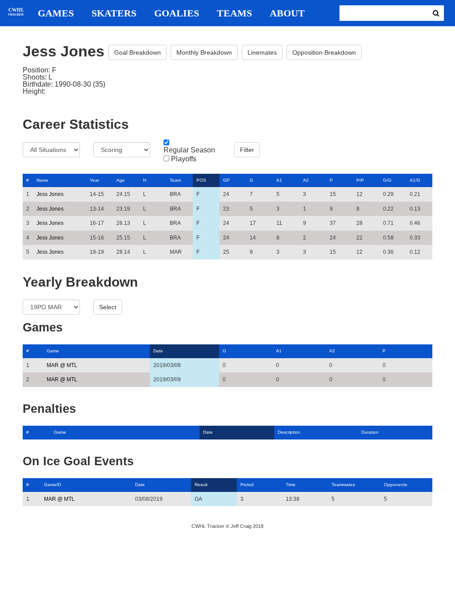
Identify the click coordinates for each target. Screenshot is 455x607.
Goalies (176, 13)
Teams (234, 13)
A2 (306, 180)
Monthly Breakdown (204, 52)
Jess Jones (50, 194)
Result (201, 484)
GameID (52, 484)
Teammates (343, 484)
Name (42, 180)
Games (56, 13)
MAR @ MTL (62, 365)
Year (94, 180)
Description (289, 432)
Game (53, 350)
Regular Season (189, 150)
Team (175, 180)
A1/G (415, 180)
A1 (279, 180)
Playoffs (183, 159)
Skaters (114, 13)
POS (201, 180)
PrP (360, 180)
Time (290, 484)
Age (120, 180)
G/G (387, 180)
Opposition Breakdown (324, 52)
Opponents (395, 484)
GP (226, 180)
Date (158, 350)
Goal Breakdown (137, 52)
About (287, 13)
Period (247, 484)
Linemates (262, 52)
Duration (370, 432)
